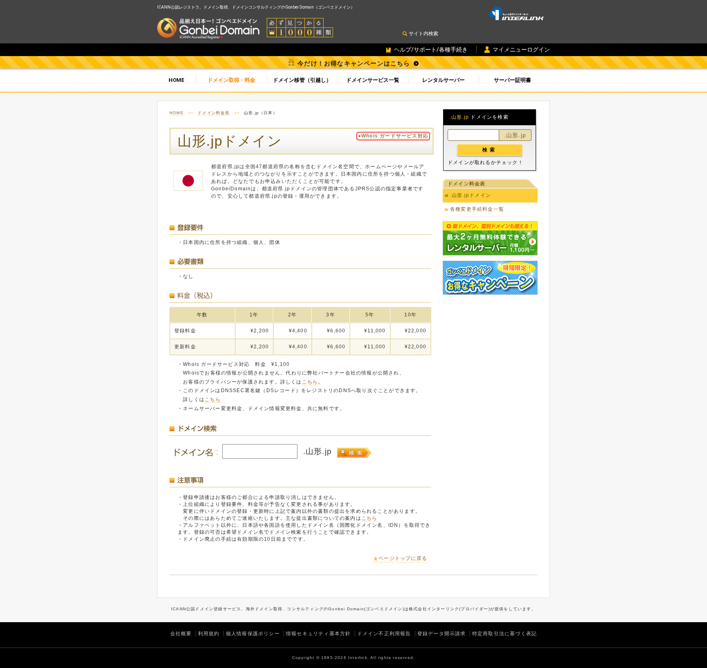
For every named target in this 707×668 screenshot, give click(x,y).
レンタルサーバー (443, 80)
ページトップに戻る (402, 558)
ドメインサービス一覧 (372, 80)
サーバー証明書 (512, 80)
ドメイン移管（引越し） (302, 80)
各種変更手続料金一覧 (477, 209)
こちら (310, 382)
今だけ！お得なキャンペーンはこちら (353, 63)
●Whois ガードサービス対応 (393, 136)
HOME (177, 80)
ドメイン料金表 (214, 113)
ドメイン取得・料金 (231, 80)
